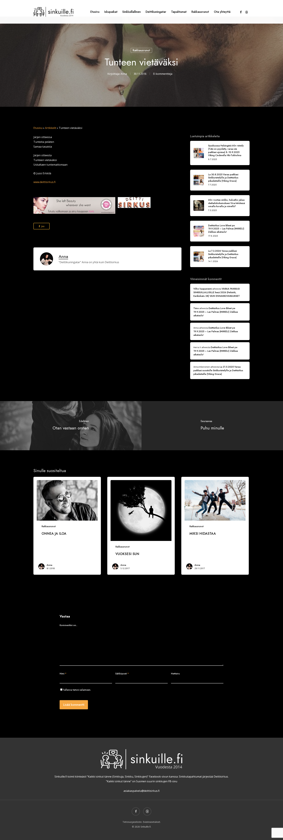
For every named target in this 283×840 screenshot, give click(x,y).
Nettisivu (175, 673)
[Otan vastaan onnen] (71, 425)
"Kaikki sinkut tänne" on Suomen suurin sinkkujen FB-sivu (141, 781)
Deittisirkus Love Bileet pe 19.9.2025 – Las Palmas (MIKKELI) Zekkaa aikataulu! (215, 312)
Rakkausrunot (141, 50)
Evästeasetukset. (152, 821)
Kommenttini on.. (68, 625)
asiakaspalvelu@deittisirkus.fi (141, 791)
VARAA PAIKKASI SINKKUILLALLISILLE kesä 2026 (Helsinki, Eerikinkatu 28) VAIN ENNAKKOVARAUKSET (216, 292)
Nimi (63, 673)
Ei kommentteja (162, 74)
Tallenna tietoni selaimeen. (77, 689)
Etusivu (37, 128)
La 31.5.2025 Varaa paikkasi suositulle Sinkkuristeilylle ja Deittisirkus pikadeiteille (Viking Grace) (218, 370)
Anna (124, 74)
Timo (196, 308)
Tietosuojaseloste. (132, 821)
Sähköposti (122, 673)
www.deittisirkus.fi (44, 182)
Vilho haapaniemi (202, 288)
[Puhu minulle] (212, 425)
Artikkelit (50, 128)
